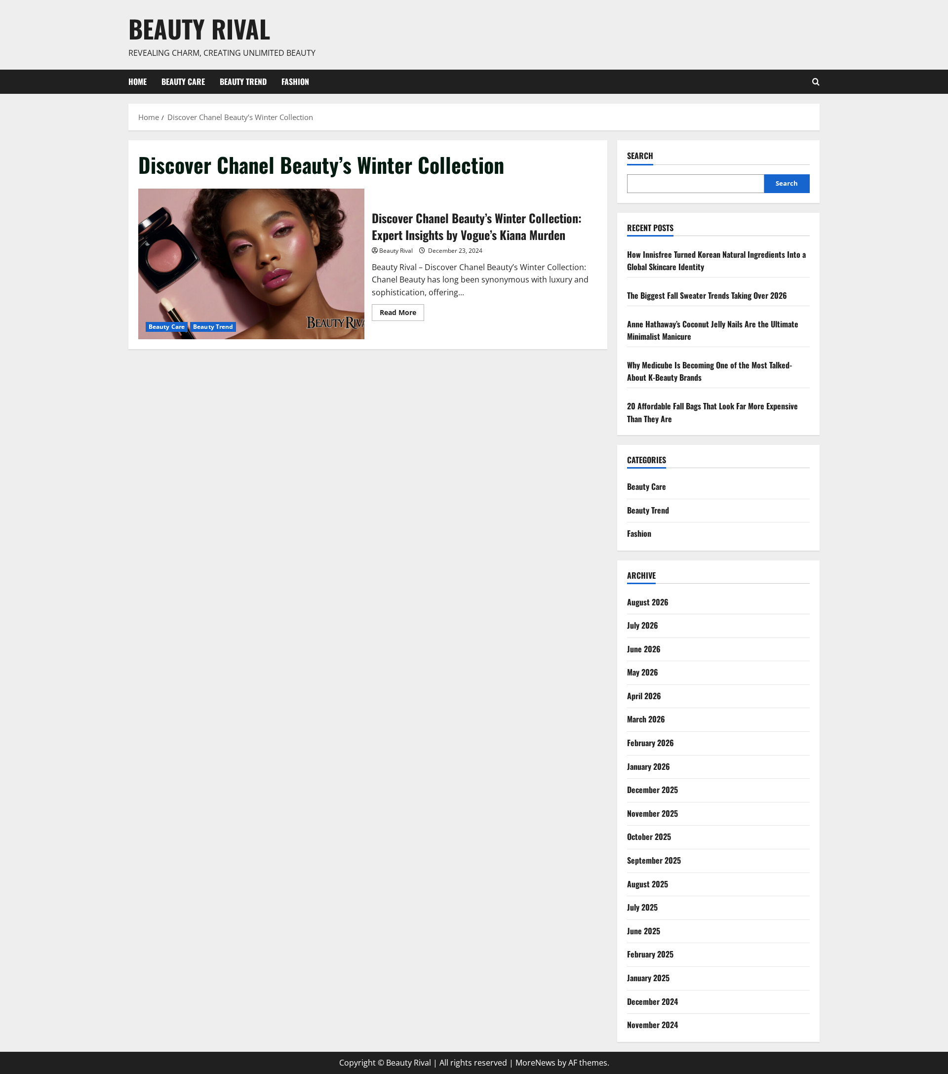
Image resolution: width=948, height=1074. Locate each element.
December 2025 (652, 790)
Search (640, 155)
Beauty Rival (199, 28)
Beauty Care (183, 81)
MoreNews (535, 1062)
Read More (402, 314)
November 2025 (652, 813)
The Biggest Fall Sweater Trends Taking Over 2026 (707, 295)
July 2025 (642, 907)
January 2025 (648, 978)
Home (137, 81)
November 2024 (652, 1025)
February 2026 (650, 743)
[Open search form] (816, 81)
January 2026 (648, 766)
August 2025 (647, 884)
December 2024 (652, 1001)
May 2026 (642, 672)
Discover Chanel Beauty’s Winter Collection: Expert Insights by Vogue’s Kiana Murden (251, 264)
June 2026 (644, 649)
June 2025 (643, 931)
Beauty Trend (243, 81)
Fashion (295, 81)
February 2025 (650, 954)
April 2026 (644, 696)
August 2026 (648, 602)
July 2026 (642, 625)
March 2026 (646, 719)
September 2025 (654, 860)
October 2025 (649, 836)
